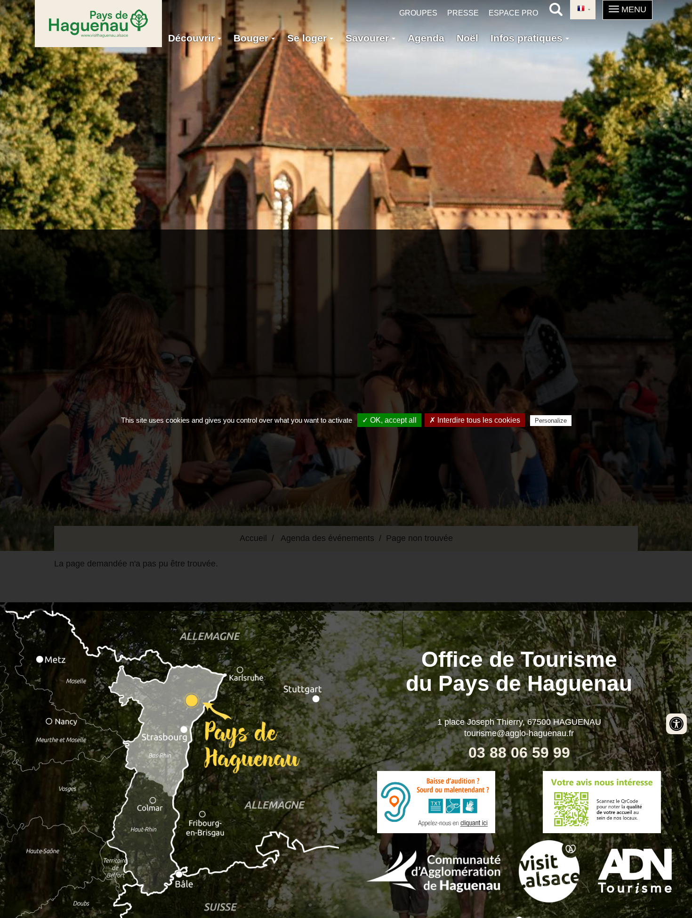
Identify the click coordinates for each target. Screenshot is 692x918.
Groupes (418, 13)
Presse (463, 13)
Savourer (369, 38)
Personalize (551, 420)
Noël (467, 38)
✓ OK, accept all (389, 420)
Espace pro (513, 13)
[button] (627, 10)
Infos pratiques (528, 38)
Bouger (252, 38)
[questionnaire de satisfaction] (602, 802)
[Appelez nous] (436, 802)
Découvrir (192, 38)
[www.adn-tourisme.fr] (635, 869)
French (582, 9)
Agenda (426, 38)
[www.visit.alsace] (549, 869)
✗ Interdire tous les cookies (474, 420)
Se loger (308, 38)
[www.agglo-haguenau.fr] (433, 869)
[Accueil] (98, 23)
